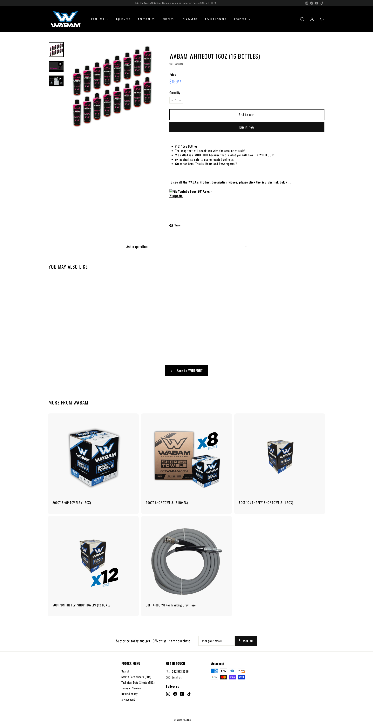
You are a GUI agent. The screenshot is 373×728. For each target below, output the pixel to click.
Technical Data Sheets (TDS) (138, 682)
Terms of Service (131, 688)
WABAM (80, 402)
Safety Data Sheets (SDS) (136, 677)
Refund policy (129, 693)
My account (128, 699)
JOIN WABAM (189, 19)
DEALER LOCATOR (216, 19)
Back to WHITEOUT (190, 370)
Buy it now (246, 127)
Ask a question (137, 246)
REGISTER (240, 19)
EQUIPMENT (123, 19)
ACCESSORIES (146, 19)
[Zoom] (111, 86)
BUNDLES (168, 19)
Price (172, 74)
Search (125, 671)
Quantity (174, 92)
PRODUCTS (98, 19)
